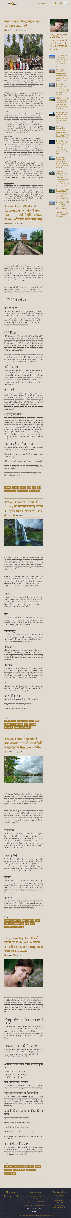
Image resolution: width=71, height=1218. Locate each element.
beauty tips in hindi (19, 1170)
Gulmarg (20, 927)
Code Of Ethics (35, 1211)
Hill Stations (8, 727)
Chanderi (7, 487)
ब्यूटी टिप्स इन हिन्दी (31, 1170)
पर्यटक (39, 487)
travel (29, 487)
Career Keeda (59, 1203)
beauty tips (8, 1170)
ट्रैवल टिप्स (31, 920)
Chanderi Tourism (23, 491)
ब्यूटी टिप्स (38, 1166)
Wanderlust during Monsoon (22, 727)
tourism (23, 487)
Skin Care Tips (29, 1166)
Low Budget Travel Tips (16, 923)
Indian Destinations (10, 927)
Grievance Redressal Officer (35, 1209)
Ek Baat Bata (59, 1205)
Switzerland (8, 920)
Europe (32, 923)
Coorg (19, 721)
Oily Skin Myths (18, 1166)
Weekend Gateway (10, 491)
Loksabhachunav (59, 1198)
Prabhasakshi (59, 1195)
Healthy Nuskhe (59, 1210)
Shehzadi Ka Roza (35, 491)
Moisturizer (8, 1166)
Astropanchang (59, 1200)
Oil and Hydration (10, 1173)
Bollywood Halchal (59, 1207)
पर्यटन (34, 487)
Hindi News (40, 3)
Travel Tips (15, 487)
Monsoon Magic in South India (13, 724)
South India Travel (10, 721)
